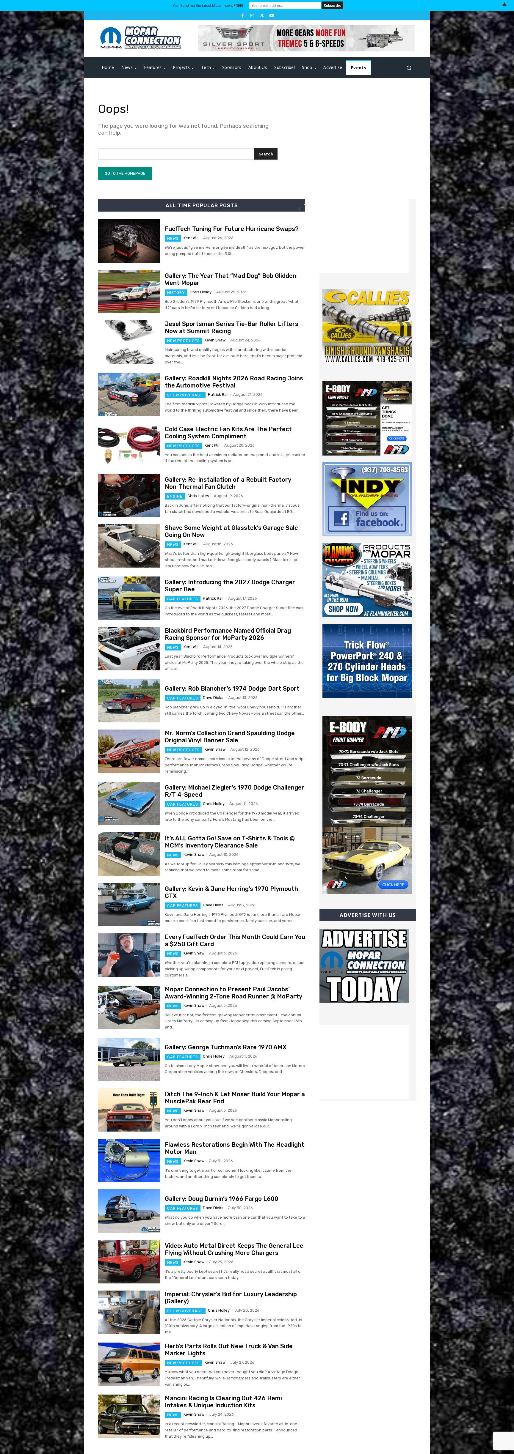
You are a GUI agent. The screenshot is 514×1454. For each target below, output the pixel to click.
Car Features (182, 599)
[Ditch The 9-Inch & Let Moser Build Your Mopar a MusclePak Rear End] (129, 1110)
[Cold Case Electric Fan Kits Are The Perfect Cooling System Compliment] (129, 445)
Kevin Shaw (215, 340)
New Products (183, 340)
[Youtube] (271, 15)
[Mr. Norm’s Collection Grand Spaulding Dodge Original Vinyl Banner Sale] (129, 751)
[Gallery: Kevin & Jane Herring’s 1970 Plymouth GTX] (129, 904)
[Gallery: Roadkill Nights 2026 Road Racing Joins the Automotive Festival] (129, 394)
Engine (175, 496)
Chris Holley (200, 292)
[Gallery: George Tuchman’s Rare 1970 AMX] (129, 1059)
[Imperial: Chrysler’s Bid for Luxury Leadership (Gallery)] (129, 1312)
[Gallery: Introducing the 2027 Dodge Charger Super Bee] (129, 598)
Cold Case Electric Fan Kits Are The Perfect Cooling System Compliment (228, 433)
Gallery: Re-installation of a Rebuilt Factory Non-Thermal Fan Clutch (228, 483)
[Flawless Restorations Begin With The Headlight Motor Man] (129, 1160)
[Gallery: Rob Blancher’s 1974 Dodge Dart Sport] (129, 700)
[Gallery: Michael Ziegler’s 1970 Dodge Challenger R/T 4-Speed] (129, 803)
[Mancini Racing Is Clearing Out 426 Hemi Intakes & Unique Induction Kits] (129, 1416)
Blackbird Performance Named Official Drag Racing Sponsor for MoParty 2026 (228, 634)
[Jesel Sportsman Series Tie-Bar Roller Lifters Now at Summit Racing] (129, 342)
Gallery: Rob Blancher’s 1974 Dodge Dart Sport (232, 688)
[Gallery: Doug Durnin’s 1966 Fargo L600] (129, 1211)
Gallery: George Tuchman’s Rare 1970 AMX (225, 1047)
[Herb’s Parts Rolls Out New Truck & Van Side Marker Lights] (129, 1364)
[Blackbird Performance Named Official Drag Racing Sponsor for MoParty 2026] (129, 648)
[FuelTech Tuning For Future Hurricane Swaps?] (129, 241)
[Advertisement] (364, 236)
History (176, 292)
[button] (409, 68)
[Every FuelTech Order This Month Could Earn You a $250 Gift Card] (129, 955)
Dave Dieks (213, 697)
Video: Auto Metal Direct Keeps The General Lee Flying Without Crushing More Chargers (234, 1249)
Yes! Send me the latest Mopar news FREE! (208, 5)
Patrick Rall (218, 394)
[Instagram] (252, 15)
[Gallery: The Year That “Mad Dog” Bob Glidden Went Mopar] (129, 291)
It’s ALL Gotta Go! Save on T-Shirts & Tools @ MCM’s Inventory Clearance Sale (230, 842)
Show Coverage (185, 395)
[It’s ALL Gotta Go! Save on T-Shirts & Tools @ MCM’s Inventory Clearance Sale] (129, 854)
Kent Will (191, 238)
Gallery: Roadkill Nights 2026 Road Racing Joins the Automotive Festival (234, 382)
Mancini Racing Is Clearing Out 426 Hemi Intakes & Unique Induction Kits (223, 1402)
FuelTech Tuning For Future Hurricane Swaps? (232, 228)
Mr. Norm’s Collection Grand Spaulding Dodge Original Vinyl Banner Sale (230, 737)
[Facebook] (242, 15)
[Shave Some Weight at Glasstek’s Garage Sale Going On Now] (129, 546)
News (173, 238)
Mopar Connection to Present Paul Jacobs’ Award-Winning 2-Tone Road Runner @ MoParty (233, 993)
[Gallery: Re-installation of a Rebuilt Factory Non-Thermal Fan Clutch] (129, 495)
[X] (261, 15)
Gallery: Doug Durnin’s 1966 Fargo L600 (221, 1198)
